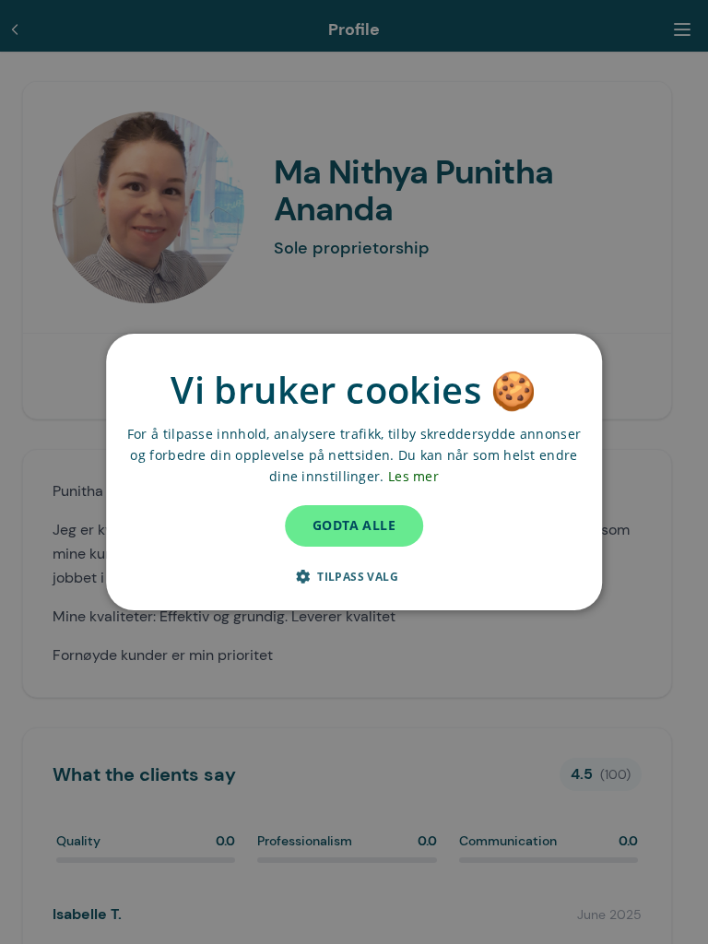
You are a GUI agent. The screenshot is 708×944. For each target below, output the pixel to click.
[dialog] (354, 472)
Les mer (413, 476)
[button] (354, 576)
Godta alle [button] (354, 525)
